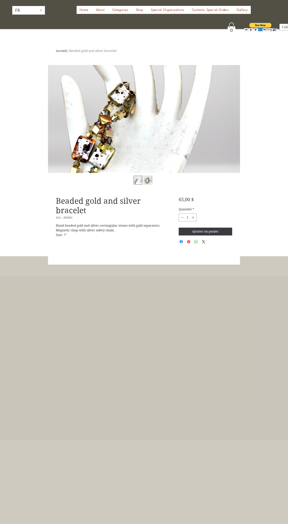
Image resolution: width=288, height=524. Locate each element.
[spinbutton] (188, 217)
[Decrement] (182, 217)
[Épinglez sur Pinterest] (188, 241)
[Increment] (193, 217)
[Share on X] (203, 241)
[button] (139, 10)
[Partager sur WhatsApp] (196, 241)
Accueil (61, 51)
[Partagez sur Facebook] (181, 241)
